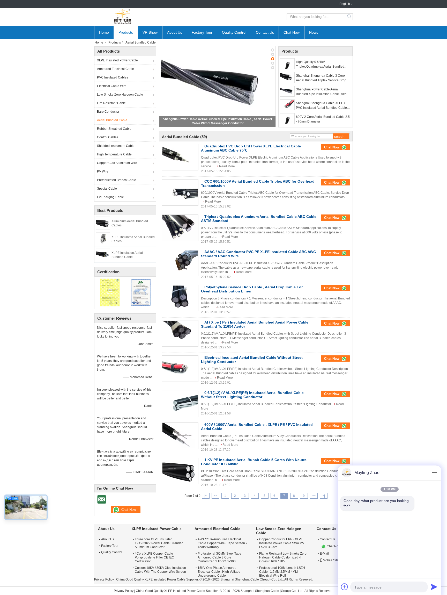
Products (125, 32)
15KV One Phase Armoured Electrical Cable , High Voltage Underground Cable (219, 571)
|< (205, 496)
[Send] (434, 586)
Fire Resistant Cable (111, 103)
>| (323, 496)
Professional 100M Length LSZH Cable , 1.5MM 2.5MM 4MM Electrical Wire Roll (282, 571)
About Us (174, 32)
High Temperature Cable (114, 154)
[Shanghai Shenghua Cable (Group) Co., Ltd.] (122, 17)
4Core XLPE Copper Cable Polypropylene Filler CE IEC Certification (154, 557)
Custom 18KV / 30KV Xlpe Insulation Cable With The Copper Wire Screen (160, 570)
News (313, 32)
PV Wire (102, 171)
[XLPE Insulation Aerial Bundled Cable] (103, 254)
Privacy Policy (104, 579)
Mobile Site (331, 560)
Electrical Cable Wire (111, 86)
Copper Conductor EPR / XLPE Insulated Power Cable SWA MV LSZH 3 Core (281, 543)
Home (104, 32)
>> (314, 496)
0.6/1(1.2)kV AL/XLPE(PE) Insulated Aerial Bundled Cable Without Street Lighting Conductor (252, 395)
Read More (227, 166)
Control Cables (107, 137)
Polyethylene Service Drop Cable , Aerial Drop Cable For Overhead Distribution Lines (252, 289)
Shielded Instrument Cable (116, 146)
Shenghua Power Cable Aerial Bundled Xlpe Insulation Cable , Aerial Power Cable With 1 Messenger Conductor (322, 92)
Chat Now (292, 32)
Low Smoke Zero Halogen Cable (120, 94)
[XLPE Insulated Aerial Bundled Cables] (103, 238)
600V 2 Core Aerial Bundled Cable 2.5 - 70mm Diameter (323, 119)
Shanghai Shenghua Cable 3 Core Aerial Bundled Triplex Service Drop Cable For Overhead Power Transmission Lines (321, 78)
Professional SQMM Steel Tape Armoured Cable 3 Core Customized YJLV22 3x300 (219, 557)
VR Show (150, 32)
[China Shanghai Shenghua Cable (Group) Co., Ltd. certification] (109, 292)
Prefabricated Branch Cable (116, 180)
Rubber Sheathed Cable (114, 129)
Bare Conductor (108, 111)
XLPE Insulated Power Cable (117, 60)
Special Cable (107, 188)
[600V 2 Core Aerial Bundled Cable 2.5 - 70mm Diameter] (287, 118)
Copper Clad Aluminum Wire (117, 163)
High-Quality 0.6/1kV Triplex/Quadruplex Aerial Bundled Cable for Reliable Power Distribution (322, 64)
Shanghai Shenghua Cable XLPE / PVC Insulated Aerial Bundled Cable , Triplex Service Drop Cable (322, 105)
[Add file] (344, 586)
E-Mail (324, 553)
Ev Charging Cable (110, 197)
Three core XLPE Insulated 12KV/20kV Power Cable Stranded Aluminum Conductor (159, 543)
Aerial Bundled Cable (112, 120)
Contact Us (265, 32)
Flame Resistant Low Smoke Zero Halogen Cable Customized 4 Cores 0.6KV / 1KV (283, 557)
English (344, 4)
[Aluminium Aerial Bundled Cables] (103, 223)
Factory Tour (202, 32)
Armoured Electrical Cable (115, 69)
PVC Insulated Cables (112, 77)
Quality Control (234, 32)
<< (215, 496)
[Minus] (434, 473)
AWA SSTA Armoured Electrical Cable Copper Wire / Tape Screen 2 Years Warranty (223, 543)
